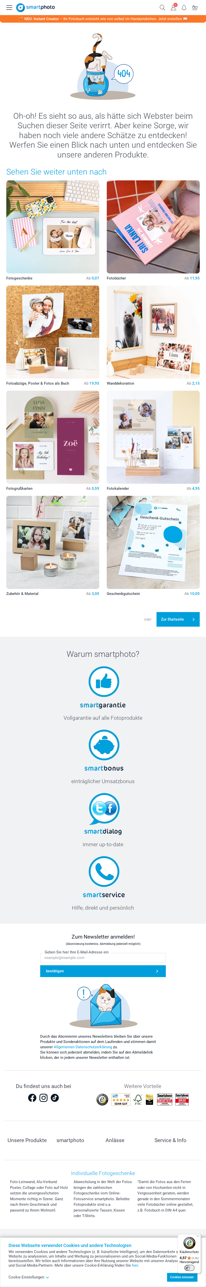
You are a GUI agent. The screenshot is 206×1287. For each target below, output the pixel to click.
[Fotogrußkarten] (52, 437)
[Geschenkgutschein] (153, 542)
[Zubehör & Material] (52, 542)
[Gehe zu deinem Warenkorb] (195, 7)
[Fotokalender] (153, 437)
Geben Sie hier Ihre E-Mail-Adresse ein (77, 952)
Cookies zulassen (182, 1277)
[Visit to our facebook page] (32, 1098)
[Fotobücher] (153, 226)
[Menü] (198, 1237)
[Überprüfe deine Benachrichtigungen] (184, 7)
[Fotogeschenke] (52, 226)
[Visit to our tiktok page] (54, 1098)
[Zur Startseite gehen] (35, 7)
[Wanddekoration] (153, 332)
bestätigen (55, 971)
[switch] (189, 1268)
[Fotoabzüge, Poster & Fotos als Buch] (52, 332)
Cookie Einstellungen (26, 1277)
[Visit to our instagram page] (43, 1098)
